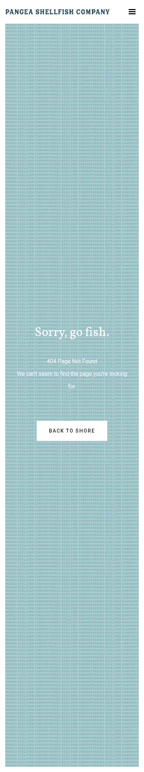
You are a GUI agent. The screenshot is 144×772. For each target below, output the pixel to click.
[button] (132, 12)
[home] (57, 12)
